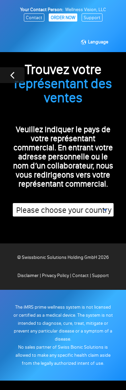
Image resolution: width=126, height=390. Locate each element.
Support (92, 18)
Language (98, 42)
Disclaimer (28, 275)
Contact (34, 18)
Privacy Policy (55, 275)
